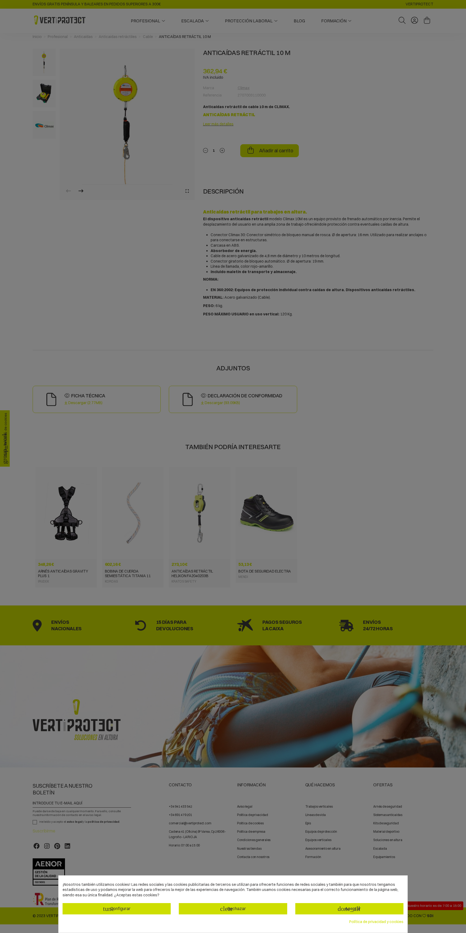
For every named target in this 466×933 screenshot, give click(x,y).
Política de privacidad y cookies (376, 921)
